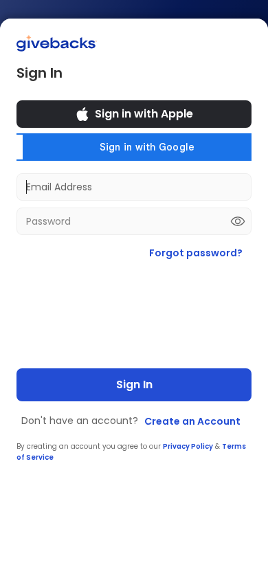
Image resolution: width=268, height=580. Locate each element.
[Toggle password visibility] (237, 221)
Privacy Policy (188, 446)
